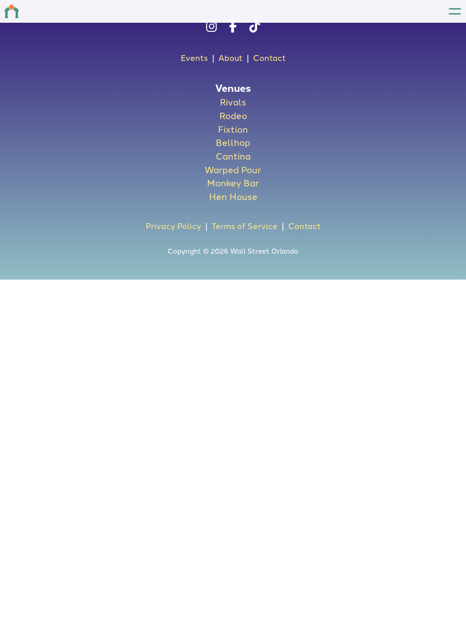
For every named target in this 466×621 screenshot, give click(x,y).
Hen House (233, 196)
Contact (269, 57)
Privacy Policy (173, 225)
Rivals (233, 101)
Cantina (233, 155)
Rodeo (233, 115)
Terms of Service (245, 225)
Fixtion (233, 128)
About (230, 57)
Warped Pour (233, 169)
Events (194, 57)
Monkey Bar (233, 182)
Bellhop (233, 141)
